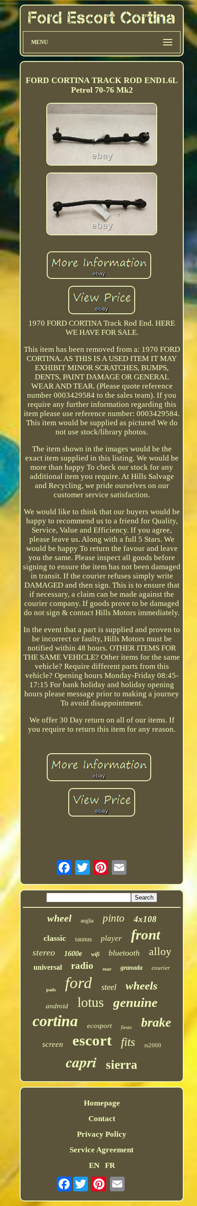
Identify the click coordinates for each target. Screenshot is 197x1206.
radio (82, 965)
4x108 (145, 919)
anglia (87, 920)
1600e (73, 953)
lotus (90, 1002)
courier (161, 967)
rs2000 (152, 1045)
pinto (114, 918)
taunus (83, 939)
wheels (142, 985)
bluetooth (124, 952)
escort (92, 1040)
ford (78, 983)
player (111, 938)
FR (110, 1165)
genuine (135, 1002)
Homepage (102, 1103)
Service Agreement (102, 1149)
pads (51, 989)
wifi (95, 954)
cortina (55, 1020)
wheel (59, 918)
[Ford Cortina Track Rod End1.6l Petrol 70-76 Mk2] (101, 135)
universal (47, 967)
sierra (121, 1065)
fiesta (126, 1027)
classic (55, 938)
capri (81, 1061)
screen (52, 1044)
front (145, 935)
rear (107, 969)
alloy (160, 951)
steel (108, 987)
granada (131, 967)
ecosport (99, 1025)
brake (156, 1022)
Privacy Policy (101, 1134)
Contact (101, 1118)
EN (94, 1165)
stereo (44, 952)
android (57, 1006)
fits (128, 1042)
